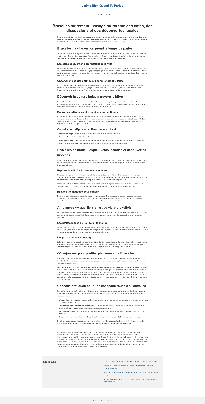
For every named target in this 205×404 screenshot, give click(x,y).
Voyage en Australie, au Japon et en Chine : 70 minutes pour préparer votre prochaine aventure (129, 367)
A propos (100, 14)
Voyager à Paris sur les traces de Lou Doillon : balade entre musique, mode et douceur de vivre (130, 380)
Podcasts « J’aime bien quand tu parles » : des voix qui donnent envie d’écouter (131, 361)
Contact (108, 14)
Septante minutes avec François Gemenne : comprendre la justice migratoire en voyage (131, 373)
